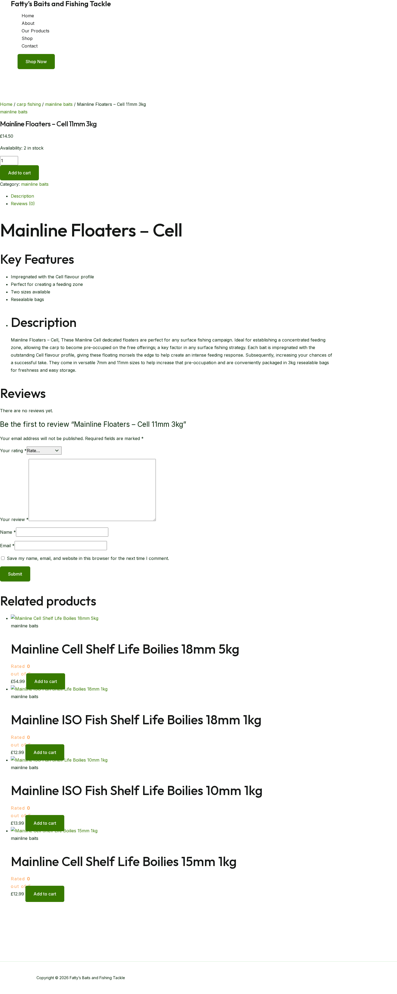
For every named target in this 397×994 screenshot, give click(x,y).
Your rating (13, 450)
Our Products (35, 30)
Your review (14, 519)
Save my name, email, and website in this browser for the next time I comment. (88, 558)
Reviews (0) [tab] (23, 203)
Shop (27, 38)
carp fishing (29, 104)
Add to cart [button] (45, 681)
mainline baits (59, 104)
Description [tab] (22, 196)
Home (28, 15)
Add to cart (19, 172)
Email (7, 545)
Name (8, 532)
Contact (30, 46)
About (28, 23)
